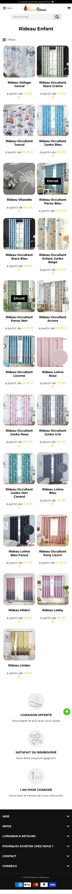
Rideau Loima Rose (52, 374)
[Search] (57, 17)
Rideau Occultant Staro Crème (52, 84)
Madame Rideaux (39, 877)
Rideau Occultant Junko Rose (19, 432)
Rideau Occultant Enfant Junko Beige (52, 258)
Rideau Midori (19, 610)
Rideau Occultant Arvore (52, 319)
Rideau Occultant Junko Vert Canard (19, 493)
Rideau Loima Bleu (52, 491)
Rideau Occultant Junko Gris (52, 432)
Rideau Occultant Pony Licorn (52, 553)
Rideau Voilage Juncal (19, 84)
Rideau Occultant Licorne (19, 374)
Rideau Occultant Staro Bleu (19, 256)
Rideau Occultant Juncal (19, 143)
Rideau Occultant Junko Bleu (52, 143)
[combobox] (36, 17)
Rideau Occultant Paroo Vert (19, 319)
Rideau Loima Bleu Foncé (19, 553)
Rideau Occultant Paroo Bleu (52, 201)
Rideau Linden (19, 665)
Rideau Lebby (52, 610)
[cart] (69, 8)
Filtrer (11, 39)
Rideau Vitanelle (19, 200)
